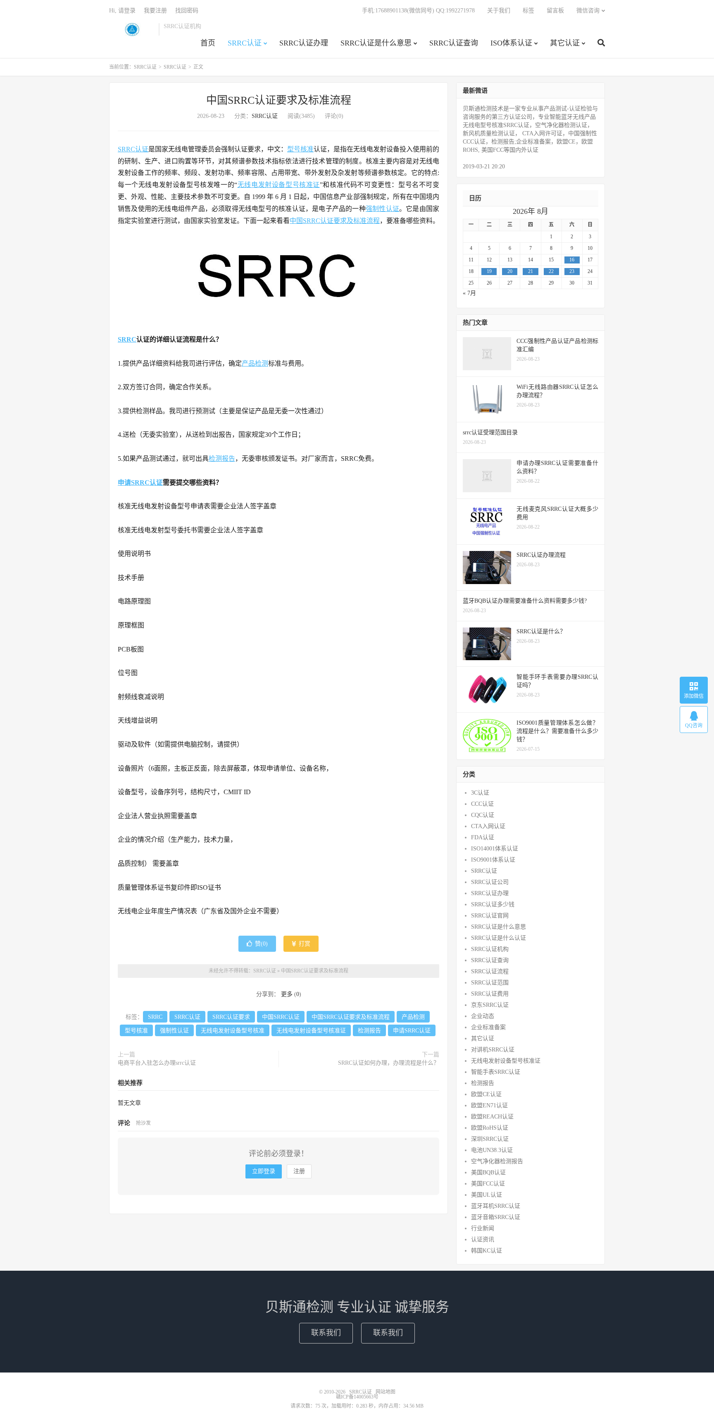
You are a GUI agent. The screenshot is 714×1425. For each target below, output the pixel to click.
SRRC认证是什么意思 (376, 43)
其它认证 (565, 43)
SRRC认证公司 (490, 882)
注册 (299, 1171)
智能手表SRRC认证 (495, 1072)
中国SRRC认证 (281, 1017)
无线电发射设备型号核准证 (278, 184)
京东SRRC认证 (490, 1005)
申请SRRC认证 (140, 482)
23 (571, 271)
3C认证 (480, 793)
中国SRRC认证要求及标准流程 (278, 100)
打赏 (303, 944)
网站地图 (385, 1392)
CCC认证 (482, 804)
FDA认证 (482, 837)
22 (551, 271)
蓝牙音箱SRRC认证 (495, 1217)
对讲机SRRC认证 (492, 1050)
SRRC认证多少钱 (492, 904)
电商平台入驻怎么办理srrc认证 (157, 1063)
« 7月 (469, 293)
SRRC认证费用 (490, 994)
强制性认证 (382, 208)
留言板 (555, 10)
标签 (528, 10)
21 (530, 271)
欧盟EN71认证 (489, 1105)
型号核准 (300, 149)
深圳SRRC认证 (490, 1139)
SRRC (127, 339)
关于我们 (498, 10)
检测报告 (222, 458)
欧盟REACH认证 (492, 1117)
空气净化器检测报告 (497, 1161)
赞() (261, 944)
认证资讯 (482, 1239)
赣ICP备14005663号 (357, 1397)
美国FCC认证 (488, 1184)
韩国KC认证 (486, 1251)
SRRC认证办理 (303, 43)
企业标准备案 (488, 1027)
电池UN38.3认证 (492, 1150)
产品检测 (255, 363)
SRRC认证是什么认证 (498, 938)
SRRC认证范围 (490, 983)
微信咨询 (588, 10)
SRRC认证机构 (490, 949)
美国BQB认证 (488, 1172)
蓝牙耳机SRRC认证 (495, 1206)
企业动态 (482, 1016)
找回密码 (186, 10)
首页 (207, 43)
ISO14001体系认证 (494, 848)
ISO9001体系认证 (493, 860)
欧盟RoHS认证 (489, 1128)
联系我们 (326, 1333)
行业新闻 (482, 1228)
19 (489, 271)
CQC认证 (482, 815)
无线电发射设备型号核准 (232, 1030)
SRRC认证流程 (490, 971)
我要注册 (155, 10)
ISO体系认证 (511, 43)
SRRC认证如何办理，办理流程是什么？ (388, 1063)
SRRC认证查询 (453, 43)
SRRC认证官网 (490, 915)
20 (509, 271)
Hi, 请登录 (122, 10)
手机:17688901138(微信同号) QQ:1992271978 (418, 10)
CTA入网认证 (488, 826)
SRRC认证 (132, 29)
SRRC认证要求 (231, 1017)
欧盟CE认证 (486, 1094)
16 (571, 260)
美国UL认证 (486, 1195)
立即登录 (263, 1171)
